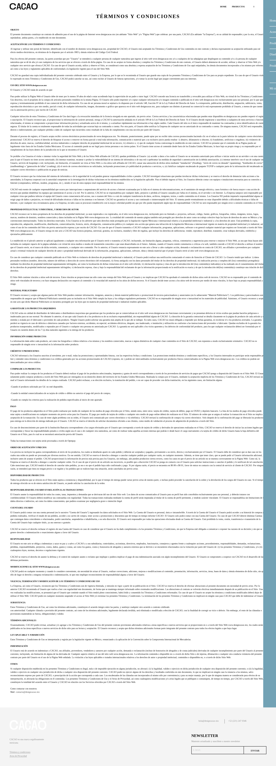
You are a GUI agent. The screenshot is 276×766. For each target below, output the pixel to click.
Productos (238, 6)
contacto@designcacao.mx (28, 692)
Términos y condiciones (20, 752)
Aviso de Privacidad (18, 756)
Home (223, 6)
